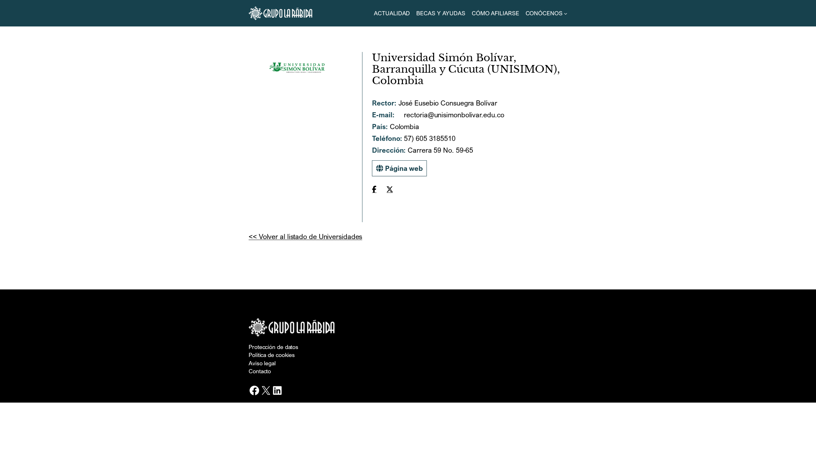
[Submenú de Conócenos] (565, 13)
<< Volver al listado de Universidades (305, 236)
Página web (403, 168)
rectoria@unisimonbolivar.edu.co (453, 114)
